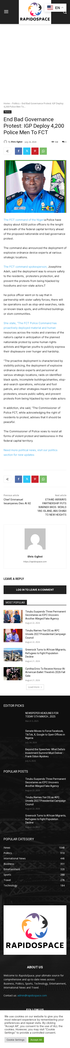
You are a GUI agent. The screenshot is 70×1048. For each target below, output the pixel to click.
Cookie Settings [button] (15, 1039)
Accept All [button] (36, 1039)
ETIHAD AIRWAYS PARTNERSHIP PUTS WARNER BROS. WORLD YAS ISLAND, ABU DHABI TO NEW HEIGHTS (52, 507)
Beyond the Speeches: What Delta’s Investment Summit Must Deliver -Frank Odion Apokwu (45, 753)
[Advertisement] (35, 61)
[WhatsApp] (43, 151)
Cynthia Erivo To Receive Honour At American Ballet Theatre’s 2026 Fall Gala (45, 672)
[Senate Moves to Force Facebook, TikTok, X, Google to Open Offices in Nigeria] (13, 736)
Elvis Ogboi (16, 141)
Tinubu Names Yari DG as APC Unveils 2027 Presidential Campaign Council (45, 634)
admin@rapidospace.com (32, 995)
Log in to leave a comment (35, 589)
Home (7, 103)
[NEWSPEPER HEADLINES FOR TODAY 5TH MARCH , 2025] (13, 718)
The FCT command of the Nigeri (24, 219)
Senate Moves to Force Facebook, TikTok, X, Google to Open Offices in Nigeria (45, 734)
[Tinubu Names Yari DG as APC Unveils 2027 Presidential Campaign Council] (13, 635)
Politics (15, 103)
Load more (33, 687)
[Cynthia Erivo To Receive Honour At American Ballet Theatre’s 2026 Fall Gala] (13, 673)
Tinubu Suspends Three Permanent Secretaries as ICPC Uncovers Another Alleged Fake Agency (45, 615)
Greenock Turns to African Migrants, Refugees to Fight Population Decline (45, 653)
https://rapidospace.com (35, 561)
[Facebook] (18, 151)
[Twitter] (26, 151)
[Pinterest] (35, 151)
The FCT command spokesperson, (25, 266)
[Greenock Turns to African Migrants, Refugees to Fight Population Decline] (13, 654)
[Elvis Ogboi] (6, 142)
